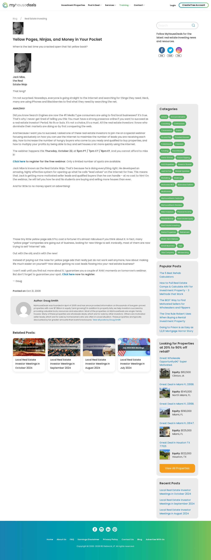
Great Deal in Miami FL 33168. (177, 384)
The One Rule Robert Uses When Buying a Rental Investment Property (175, 317)
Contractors (179, 123)
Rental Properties (168, 232)
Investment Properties (73, 5)
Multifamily (166, 191)
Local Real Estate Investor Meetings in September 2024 (62, 364)
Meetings (178, 178)
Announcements (178, 117)
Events (179, 130)
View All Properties (177, 468)
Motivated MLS (167, 184)
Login (173, 5)
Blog (15, 18)
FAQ (72, 539)
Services (109, 5)
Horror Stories (167, 157)
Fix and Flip (166, 137)
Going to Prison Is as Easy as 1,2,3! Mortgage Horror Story (176, 329)
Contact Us (128, 539)
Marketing (165, 178)
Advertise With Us (155, 539)
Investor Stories (185, 164)
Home (50, 539)
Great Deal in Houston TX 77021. (175, 444)
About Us (61, 539)
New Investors (167, 212)
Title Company (167, 252)
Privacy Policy (110, 539)
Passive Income (184, 212)
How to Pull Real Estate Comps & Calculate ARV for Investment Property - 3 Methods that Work (176, 288)
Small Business (168, 245)
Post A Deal (94, 5)
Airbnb (164, 117)
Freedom (179, 144)
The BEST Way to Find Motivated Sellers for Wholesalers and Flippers (175, 303)
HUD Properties (167, 164)
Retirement (184, 232)
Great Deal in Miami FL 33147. (177, 423)
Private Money (167, 218)
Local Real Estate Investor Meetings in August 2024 (97, 364)
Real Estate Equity (185, 218)
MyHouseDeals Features (172, 198)
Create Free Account (193, 5)
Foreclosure (166, 144)
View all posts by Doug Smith (107, 319)
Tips (180, 245)
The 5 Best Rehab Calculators (170, 275)
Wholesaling (183, 252)
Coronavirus (166, 130)
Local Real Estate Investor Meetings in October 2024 (27, 364)
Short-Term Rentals (169, 239)
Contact (138, 5)
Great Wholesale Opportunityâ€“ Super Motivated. (173, 361)
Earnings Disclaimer (88, 539)
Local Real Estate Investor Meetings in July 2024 (132, 364)
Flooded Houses (182, 137)
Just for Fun (166, 171)
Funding (164, 151)
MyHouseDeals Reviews (171, 205)
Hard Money (177, 151)
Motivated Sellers (185, 184)
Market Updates (182, 171)
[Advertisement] (82, 212)
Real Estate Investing (36, 18)
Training (124, 5)
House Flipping (183, 157)
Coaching (165, 123)
